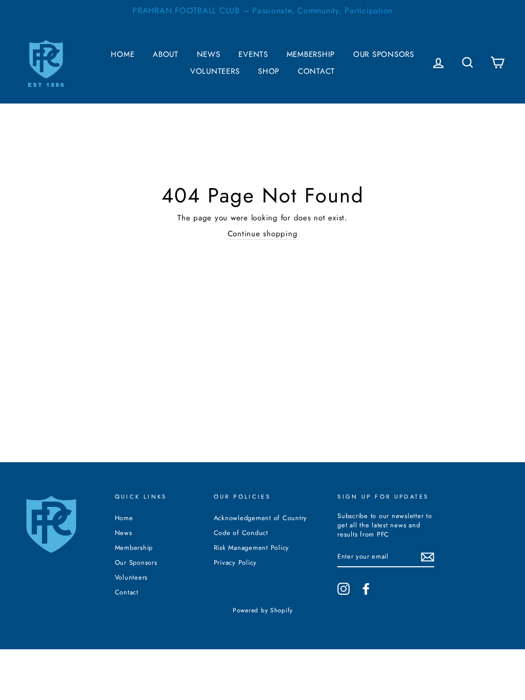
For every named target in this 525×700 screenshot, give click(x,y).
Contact (316, 71)
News (208, 54)
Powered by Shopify (263, 610)
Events (253, 54)
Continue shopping (263, 234)
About (165, 54)
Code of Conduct (241, 533)
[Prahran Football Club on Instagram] (343, 589)
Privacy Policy (235, 562)
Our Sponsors (383, 54)
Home (122, 54)
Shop (268, 71)
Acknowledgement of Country (261, 518)
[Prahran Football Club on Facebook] (366, 589)
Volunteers (215, 71)
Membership (311, 54)
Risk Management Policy (252, 547)
